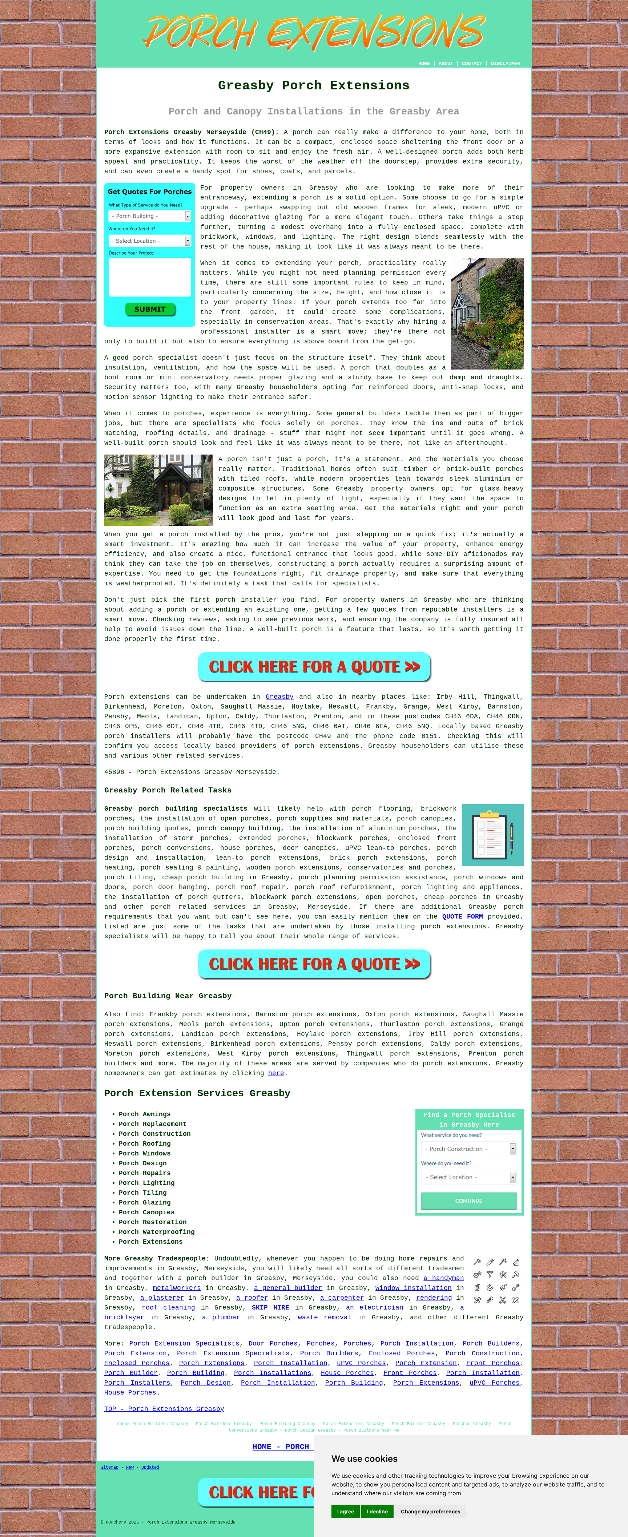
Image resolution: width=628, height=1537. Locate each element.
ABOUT (446, 63)
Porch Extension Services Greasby (197, 1093)
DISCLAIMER (505, 63)
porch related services (198, 907)
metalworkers (177, 1288)
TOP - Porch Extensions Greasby (164, 1409)
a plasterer (162, 1298)
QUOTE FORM (462, 916)
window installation (413, 1288)
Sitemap (109, 1467)
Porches (321, 1343)
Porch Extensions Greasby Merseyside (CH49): (191, 132)
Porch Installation (417, 1343)
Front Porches (493, 1363)
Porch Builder (131, 1373)
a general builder (288, 1288)
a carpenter (342, 1298)
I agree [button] (345, 1511)
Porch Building (196, 1373)
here (276, 1073)
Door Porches (273, 1343)
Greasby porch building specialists (175, 808)
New (130, 1467)
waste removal (325, 1317)
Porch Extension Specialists (184, 1343)
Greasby (280, 697)
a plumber (221, 1317)
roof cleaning (168, 1307)
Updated (150, 1467)
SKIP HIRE (270, 1307)
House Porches (347, 1373)
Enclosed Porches (402, 1353)
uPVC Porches (361, 1363)
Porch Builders (491, 1343)
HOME (424, 63)
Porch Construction (483, 1353)
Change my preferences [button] (430, 1511)
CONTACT (472, 63)
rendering (434, 1298)
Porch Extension (135, 1353)
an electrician (374, 1307)
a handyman (443, 1278)
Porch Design (206, 1383)
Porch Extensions (212, 1363)
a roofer (252, 1298)
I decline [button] (377, 1511)
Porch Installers (137, 1383)
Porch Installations (272, 1373)
